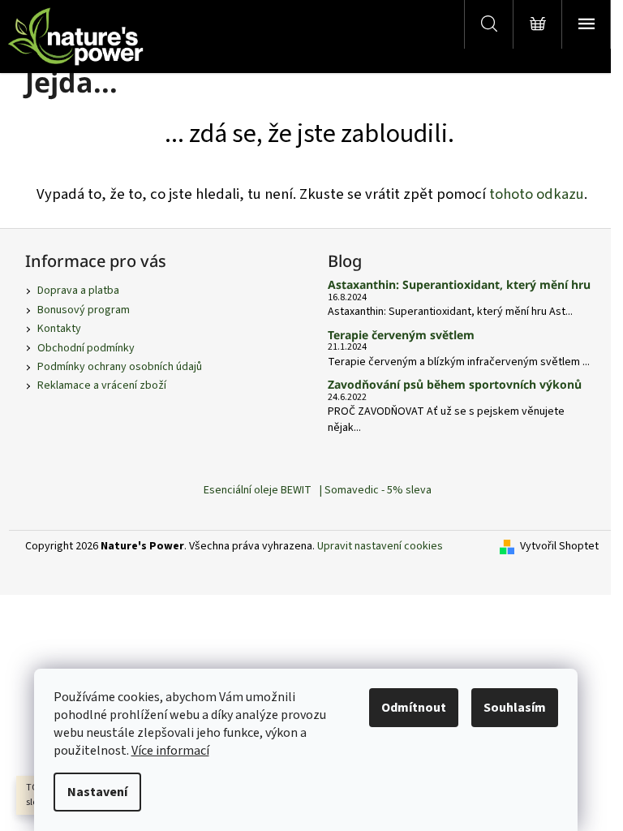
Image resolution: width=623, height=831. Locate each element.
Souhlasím (514, 708)
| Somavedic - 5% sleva (376, 490)
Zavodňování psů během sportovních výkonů (455, 384)
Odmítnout (413, 708)
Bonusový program (83, 310)
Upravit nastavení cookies (380, 546)
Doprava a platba (78, 290)
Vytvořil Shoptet (559, 546)
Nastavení (97, 792)
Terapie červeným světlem (401, 335)
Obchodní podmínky (86, 348)
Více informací (170, 751)
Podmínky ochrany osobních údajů (119, 367)
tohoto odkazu (536, 194)
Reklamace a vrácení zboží (101, 385)
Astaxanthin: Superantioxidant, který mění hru (459, 284)
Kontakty (59, 329)
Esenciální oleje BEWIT (258, 490)
